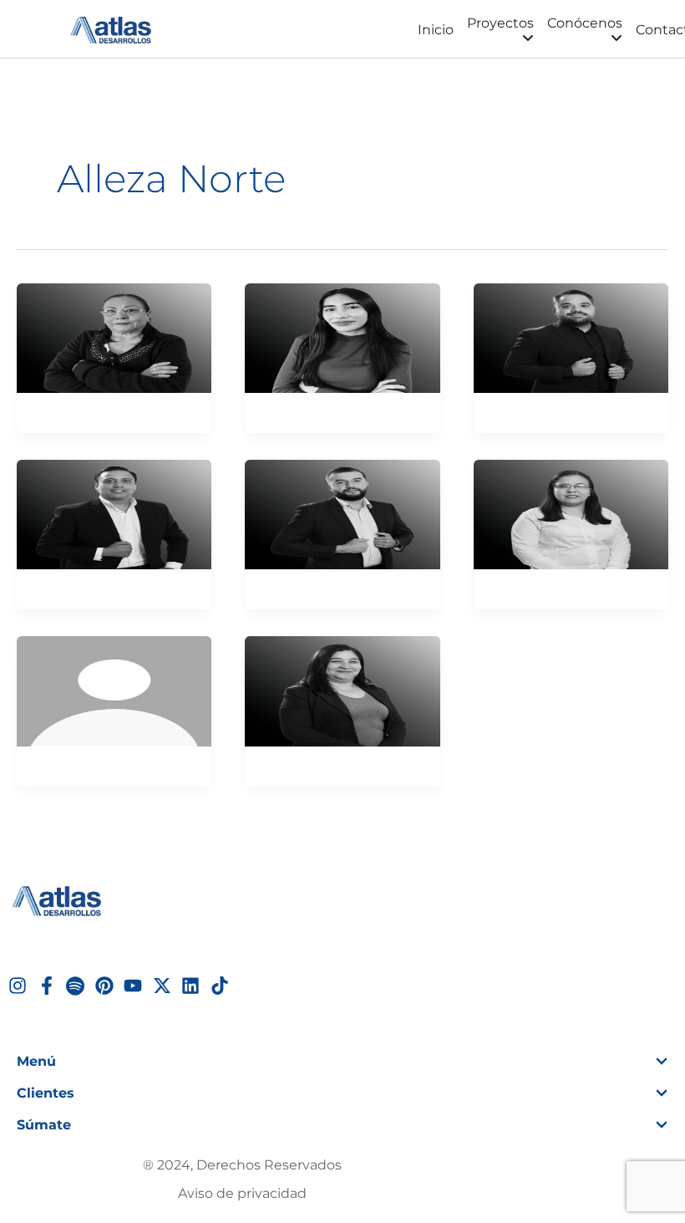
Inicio (436, 30)
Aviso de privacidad (242, 1193)
